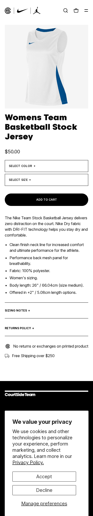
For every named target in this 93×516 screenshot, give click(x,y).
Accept (44, 476)
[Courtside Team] (23, 10)
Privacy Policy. (28, 462)
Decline (44, 490)
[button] (65, 10)
